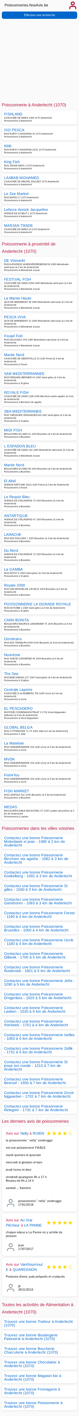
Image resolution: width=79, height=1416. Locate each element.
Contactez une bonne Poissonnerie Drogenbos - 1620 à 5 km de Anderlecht (37, 996)
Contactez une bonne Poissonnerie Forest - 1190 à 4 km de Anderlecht (39, 915)
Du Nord (11, 550)
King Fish (12, 161)
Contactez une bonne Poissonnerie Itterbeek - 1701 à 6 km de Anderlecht (36, 1023)
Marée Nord (14, 354)
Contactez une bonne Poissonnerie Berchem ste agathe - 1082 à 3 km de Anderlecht (36, 858)
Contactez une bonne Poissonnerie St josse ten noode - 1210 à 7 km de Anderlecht (36, 1065)
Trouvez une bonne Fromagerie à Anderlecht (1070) (32, 1391)
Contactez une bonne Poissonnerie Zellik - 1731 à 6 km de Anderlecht (38, 1050)
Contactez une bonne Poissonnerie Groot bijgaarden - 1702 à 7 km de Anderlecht (39, 1094)
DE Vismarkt (14, 260)
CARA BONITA (16, 620)
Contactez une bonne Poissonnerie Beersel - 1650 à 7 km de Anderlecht (35, 1081)
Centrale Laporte (18, 689)
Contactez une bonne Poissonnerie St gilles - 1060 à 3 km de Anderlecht (36, 888)
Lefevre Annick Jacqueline (26, 209)
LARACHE (12, 534)
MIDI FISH (13, 430)
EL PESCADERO (18, 708)
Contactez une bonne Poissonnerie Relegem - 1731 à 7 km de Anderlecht (36, 1108)
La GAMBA (13, 569)
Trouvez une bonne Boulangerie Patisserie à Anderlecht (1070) (31, 1337)
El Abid (10, 480)
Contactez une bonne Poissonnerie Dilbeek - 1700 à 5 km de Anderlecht (34, 955)
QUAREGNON (25, 1270)
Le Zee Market (16, 193)
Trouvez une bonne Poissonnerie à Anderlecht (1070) (33, 1404)
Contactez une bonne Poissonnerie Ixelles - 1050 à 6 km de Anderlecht (39, 1037)
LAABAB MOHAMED (21, 177)
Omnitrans (13, 638)
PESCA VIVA (15, 317)
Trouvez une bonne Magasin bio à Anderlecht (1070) (32, 1377)
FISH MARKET (16, 791)
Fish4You (11, 775)
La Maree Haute (17, 298)
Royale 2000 (14, 585)
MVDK (9, 759)
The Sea (11, 673)
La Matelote (14, 743)
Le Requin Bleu (17, 496)
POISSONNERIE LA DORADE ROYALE (37, 604)
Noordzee (12, 654)
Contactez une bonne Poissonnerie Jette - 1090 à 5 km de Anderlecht (39, 982)
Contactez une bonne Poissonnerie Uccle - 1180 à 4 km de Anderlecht (38, 942)
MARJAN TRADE (18, 225)
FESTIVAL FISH (17, 279)
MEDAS (10, 806)
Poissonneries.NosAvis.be (26, 5)
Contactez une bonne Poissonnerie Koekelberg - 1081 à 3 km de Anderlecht (38, 874)
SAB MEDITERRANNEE (24, 373)
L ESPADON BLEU (20, 446)
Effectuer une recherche (39, 15)
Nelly (24, 1133)
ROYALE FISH (16, 392)
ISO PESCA (14, 130)
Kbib (7, 145)
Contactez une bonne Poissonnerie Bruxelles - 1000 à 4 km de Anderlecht (36, 928)
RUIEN (38, 1133)
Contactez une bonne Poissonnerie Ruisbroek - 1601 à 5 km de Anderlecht (37, 969)
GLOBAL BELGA (18, 727)
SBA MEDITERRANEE (23, 411)
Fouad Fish (13, 335)
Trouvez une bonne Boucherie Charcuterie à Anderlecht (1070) (31, 1350)
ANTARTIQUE (16, 515)
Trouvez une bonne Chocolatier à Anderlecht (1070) (32, 1364)
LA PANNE (33, 1225)
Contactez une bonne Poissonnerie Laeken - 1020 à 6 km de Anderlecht (34, 1009)
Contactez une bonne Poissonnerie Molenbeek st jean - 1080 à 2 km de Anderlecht (34, 841)
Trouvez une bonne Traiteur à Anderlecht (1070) (38, 1323)
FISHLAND (13, 114)
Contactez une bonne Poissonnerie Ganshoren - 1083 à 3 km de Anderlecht (38, 901)
